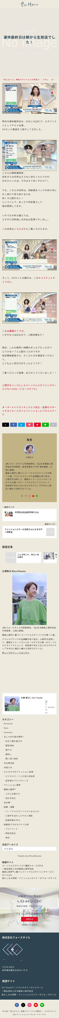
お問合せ (29, 919)
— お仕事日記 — (29, 31)
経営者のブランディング (16, 780)
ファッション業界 (12, 785)
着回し (8, 754)
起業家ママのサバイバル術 (16, 824)
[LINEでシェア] (45, 425)
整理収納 (9, 745)
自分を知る (10, 798)
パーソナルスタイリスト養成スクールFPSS (22, 865)
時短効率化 (10, 833)
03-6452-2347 (31, 901)
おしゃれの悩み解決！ (14, 736)
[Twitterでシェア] (5, 425)
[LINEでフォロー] (37, 496)
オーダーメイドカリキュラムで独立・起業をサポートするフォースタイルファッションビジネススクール (29, 410)
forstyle (8, 723)
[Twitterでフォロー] (23, 1005)
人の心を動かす (12, 793)
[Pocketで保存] (29, 425)
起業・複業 (9, 807)
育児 (7, 837)
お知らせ (8, 767)
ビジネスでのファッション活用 (18, 771)
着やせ (8, 749)
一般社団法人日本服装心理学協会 (18, 868)
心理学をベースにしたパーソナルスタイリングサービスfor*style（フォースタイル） (29, 387)
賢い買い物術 (11, 758)
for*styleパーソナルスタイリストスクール (22, 987)
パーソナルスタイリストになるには (22, 811)
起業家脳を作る (12, 820)
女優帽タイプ (14, 331)
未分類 (7, 802)
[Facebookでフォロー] (26, 496)
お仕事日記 (9, 763)
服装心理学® (10, 789)
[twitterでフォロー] (22, 496)
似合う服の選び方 (13, 741)
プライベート (11, 828)
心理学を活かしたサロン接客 (19, 815)
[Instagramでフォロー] (29, 496)
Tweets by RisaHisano (29, 855)
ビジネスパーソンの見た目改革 (20, 776)
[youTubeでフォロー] (33, 496)
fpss (6, 727)
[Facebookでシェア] (13, 425)
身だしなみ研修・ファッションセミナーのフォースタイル (29, 878)
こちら (17, 228)
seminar (8, 732)
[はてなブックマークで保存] (21, 425)
